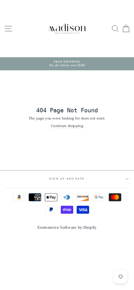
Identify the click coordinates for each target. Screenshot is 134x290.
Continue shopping (67, 126)
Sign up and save (67, 178)
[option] (67, 63)
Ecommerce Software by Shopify (66, 227)
